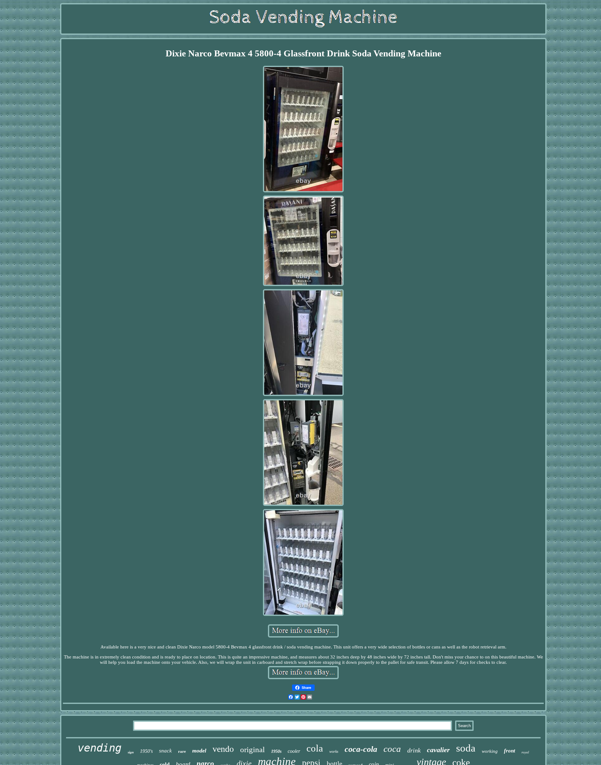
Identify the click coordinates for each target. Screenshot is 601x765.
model (199, 750)
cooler (294, 751)
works (333, 751)
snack (165, 751)
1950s (276, 751)
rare (182, 751)
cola (314, 748)
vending (99, 748)
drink (414, 750)
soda (465, 748)
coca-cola (361, 749)
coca (392, 749)
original (252, 749)
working (490, 751)
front (509, 751)
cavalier (438, 750)
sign (131, 752)
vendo (223, 749)
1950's (146, 751)
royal (525, 752)
